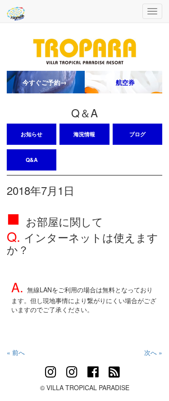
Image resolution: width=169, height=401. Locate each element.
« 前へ (16, 352)
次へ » (153, 352)
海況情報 (84, 134)
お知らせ (31, 134)
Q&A (32, 160)
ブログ (137, 134)
